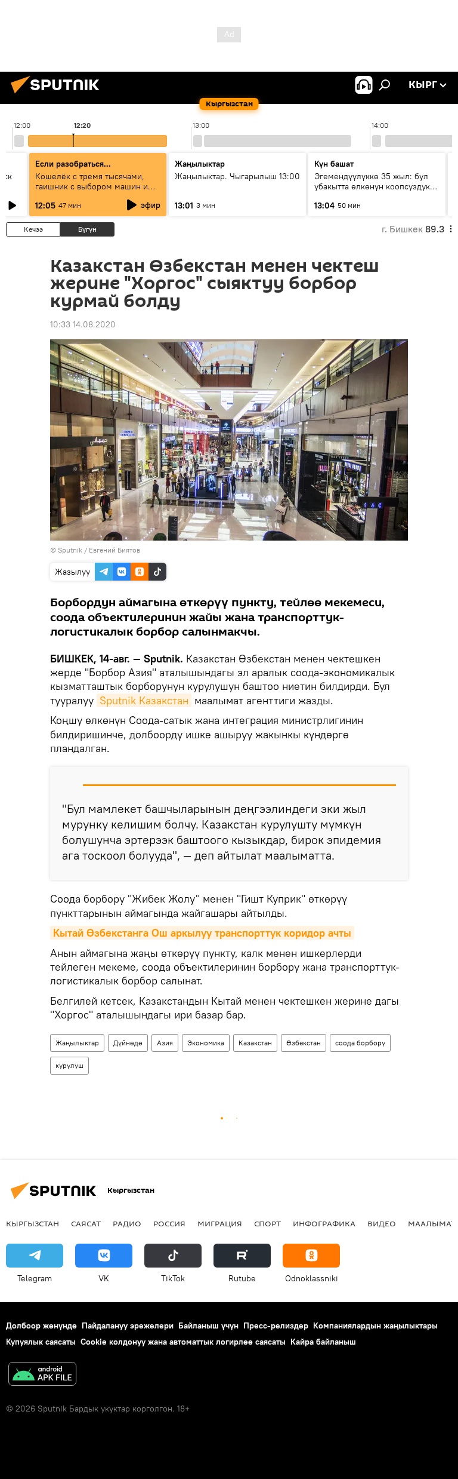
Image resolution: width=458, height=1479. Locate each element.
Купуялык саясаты (41, 1341)
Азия (165, 1042)
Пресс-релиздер (275, 1325)
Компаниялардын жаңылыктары (375, 1325)
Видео (381, 1223)
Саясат (86, 1223)
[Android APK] (42, 1375)
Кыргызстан (32, 1223)
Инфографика (324, 1223)
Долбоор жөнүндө (41, 1325)
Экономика (205, 1042)
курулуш (69, 1065)
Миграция (219, 1223)
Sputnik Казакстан (144, 700)
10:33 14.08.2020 (83, 324)
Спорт (267, 1223)
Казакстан (255, 1042)
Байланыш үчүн (208, 1325)
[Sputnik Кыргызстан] (58, 95)
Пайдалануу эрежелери (128, 1325)
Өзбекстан (303, 1042)
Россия (169, 1223)
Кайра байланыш (323, 1341)
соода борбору (360, 1042)
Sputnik (70, 549)
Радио (127, 1223)
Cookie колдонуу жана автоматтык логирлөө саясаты (183, 1341)
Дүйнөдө (128, 1042)
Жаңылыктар (77, 1042)
